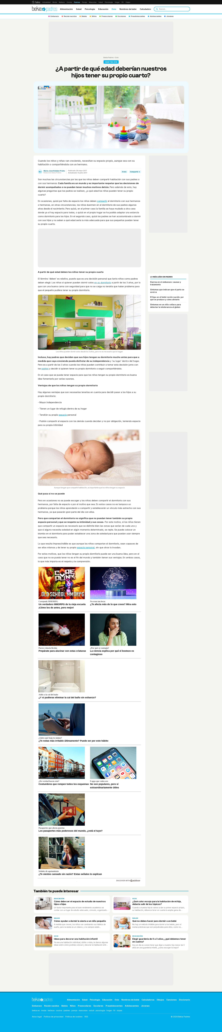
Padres (77, 2)
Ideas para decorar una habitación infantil (76, 939)
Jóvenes (145, 1006)
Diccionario (184, 1000)
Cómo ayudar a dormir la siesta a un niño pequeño (80, 921)
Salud (101, 2)
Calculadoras (146, 9)
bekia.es (36, 1010)
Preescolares (84, 1006)
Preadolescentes (114, 1006)
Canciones (171, 1000)
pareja (74, 1010)
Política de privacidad (53, 1017)
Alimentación (66, 9)
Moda (55, 2)
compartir (102, 201)
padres (45, 368)
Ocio (114, 9)
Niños (73, 1006)
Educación (103, 9)
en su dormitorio (102, 282)
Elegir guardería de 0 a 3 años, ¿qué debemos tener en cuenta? (159, 940)
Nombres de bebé (127, 9)
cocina (59, 1010)
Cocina (69, 2)
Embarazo (37, 1006)
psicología (100, 1010)
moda (43, 1010)
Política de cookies (73, 1017)
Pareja (84, 2)
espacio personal (86, 547)
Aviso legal (37, 1017)
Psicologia (90, 9)
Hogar (117, 2)
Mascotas (92, 2)
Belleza (62, 2)
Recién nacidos (51, 1006)
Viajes (128, 2)
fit (114, 1010)
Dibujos (160, 1000)
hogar (109, 1010)
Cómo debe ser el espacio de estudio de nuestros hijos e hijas (80, 902)
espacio (63, 415)
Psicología (109, 2)
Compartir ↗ (135, 172)
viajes (119, 1010)
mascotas (83, 1010)
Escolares (98, 1006)
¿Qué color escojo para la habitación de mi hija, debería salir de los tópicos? (156, 902)
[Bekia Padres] (44, 9)
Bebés (64, 1006)
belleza (51, 1010)
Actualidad (46, 2)
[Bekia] (36, 2)
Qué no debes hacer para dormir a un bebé (154, 921)
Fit (122, 2)
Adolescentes (132, 1006)
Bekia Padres (108, 57)
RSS (86, 1017)
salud (91, 1010)
